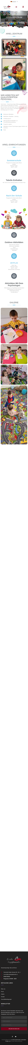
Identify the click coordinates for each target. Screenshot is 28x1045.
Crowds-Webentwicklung (16, 1041)
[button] (16, 7)
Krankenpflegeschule (6, 1039)
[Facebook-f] (12, 1036)
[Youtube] (15, 1036)
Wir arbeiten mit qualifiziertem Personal (10, 97)
